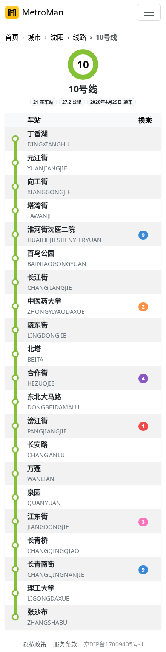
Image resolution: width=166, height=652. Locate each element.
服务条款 (65, 644)
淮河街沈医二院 (51, 229)
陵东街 (37, 325)
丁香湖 (37, 133)
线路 (79, 37)
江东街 (37, 516)
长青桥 (37, 540)
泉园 (34, 492)
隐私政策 (34, 644)
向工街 (37, 181)
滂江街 (37, 420)
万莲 (34, 468)
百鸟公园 (40, 253)
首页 (12, 37)
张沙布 (37, 612)
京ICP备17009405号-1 (114, 644)
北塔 (34, 349)
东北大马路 (44, 396)
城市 (34, 37)
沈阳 (57, 37)
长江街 (37, 277)
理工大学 (40, 588)
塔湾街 (37, 205)
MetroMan (42, 12)
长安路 (37, 444)
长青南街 (40, 564)
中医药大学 (44, 301)
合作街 (37, 372)
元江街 (37, 157)
